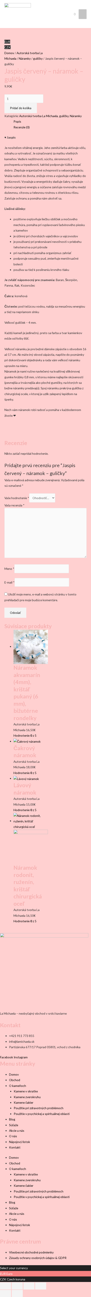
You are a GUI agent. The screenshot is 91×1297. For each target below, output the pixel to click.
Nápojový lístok (19, 1142)
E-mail (9, 582)
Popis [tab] (17, 121)
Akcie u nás (16, 1130)
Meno (9, 569)
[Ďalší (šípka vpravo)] (17, 1293)
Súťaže (13, 1125)
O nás (13, 1136)
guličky (38, 58)
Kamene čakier (23, 1102)
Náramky (25, 58)
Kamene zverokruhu (27, 1097)
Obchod (14, 1080)
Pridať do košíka (20, 108)
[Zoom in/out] (5, 1285)
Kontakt (15, 1147)
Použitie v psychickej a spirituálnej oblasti (42, 1114)
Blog (12, 1119)
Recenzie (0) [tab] (21, 127)
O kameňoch (17, 1086)
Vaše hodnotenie (16, 498)
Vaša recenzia (14, 505)
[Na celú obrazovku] (17, 1285)
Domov (9, 53)
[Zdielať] (28, 1285)
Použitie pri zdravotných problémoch (38, 1108)
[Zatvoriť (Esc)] (40, 1285)
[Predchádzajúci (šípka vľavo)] (5, 1293)
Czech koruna (16, 1279)
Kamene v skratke (26, 1091)
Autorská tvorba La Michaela (38, 116)
